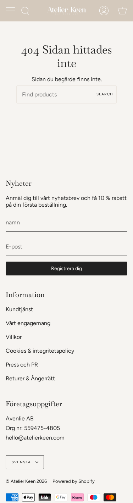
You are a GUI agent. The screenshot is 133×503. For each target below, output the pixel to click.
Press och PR (22, 364)
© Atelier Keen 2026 (26, 481)
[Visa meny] (11, 10)
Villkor (14, 337)
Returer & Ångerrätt (30, 378)
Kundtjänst (19, 309)
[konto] (104, 10)
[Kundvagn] (122, 10)
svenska (22, 462)
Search (104, 94)
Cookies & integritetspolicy (40, 350)
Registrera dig (66, 269)
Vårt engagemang (28, 323)
